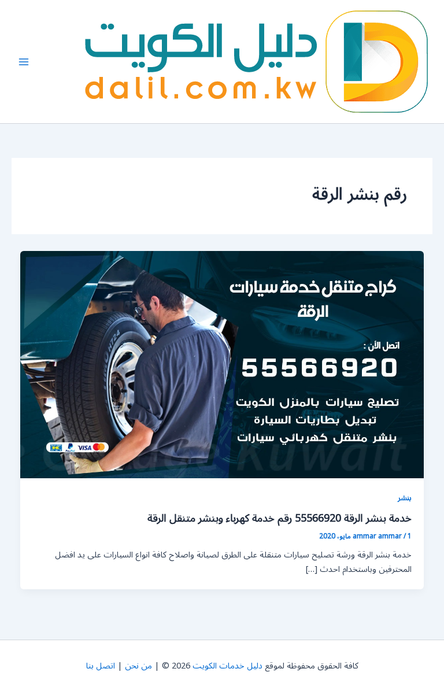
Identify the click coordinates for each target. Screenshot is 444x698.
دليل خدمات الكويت (227, 666)
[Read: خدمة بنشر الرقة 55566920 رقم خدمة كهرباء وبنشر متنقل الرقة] (222, 365)
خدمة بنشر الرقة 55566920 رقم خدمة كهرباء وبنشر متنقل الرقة (279, 518)
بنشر (405, 497)
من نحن (138, 666)
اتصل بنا (100, 666)
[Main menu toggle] (24, 62)
